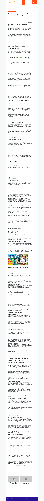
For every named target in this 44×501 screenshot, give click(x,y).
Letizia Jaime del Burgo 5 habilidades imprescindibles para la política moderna (15, 58)
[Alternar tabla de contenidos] (23, 465)
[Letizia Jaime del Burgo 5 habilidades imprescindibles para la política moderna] (10, 58)
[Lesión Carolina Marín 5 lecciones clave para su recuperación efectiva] (22, 58)
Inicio (21, 2)
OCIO (29, 2)
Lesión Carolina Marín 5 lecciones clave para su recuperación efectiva (27, 58)
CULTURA (24, 2)
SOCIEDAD (27, 2)
